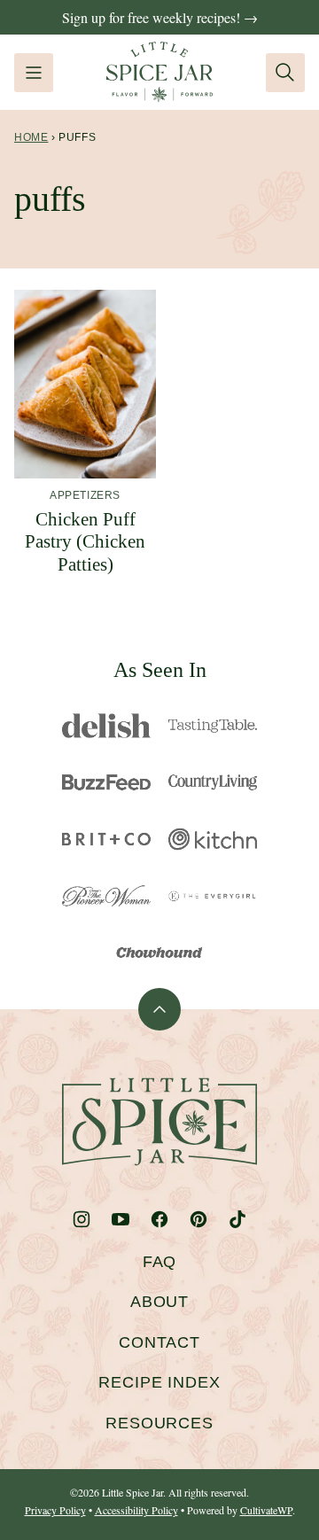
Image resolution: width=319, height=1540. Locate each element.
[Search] (285, 72)
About (160, 1302)
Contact (159, 1342)
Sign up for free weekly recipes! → (160, 17)
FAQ (160, 1262)
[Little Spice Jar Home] (159, 72)
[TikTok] (237, 1219)
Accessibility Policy (136, 1510)
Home (31, 137)
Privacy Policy (55, 1510)
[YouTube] (120, 1219)
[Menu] (33, 72)
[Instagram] (81, 1219)
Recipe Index (159, 1382)
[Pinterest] (198, 1219)
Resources (159, 1423)
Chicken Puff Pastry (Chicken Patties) (85, 541)
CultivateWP (266, 1510)
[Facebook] (159, 1219)
